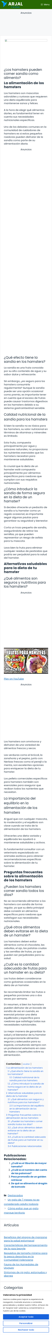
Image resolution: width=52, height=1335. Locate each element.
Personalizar (26, 1323)
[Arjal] (12, 4)
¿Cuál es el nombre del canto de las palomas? (29, 1171)
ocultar (26, 1064)
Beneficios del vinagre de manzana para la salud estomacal (25, 1239)
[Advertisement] (26, 24)
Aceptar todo (26, 1316)
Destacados (15, 1195)
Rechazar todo (26, 1329)
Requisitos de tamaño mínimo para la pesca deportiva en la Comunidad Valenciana (25, 1256)
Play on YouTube (14, 678)
